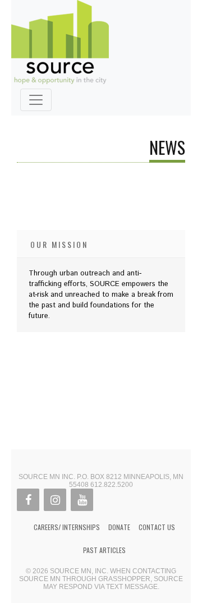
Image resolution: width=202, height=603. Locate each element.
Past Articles (104, 550)
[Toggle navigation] (36, 100)
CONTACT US (157, 527)
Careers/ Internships (67, 527)
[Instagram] (55, 500)
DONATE (119, 527)
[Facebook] (28, 500)
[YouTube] (82, 500)
